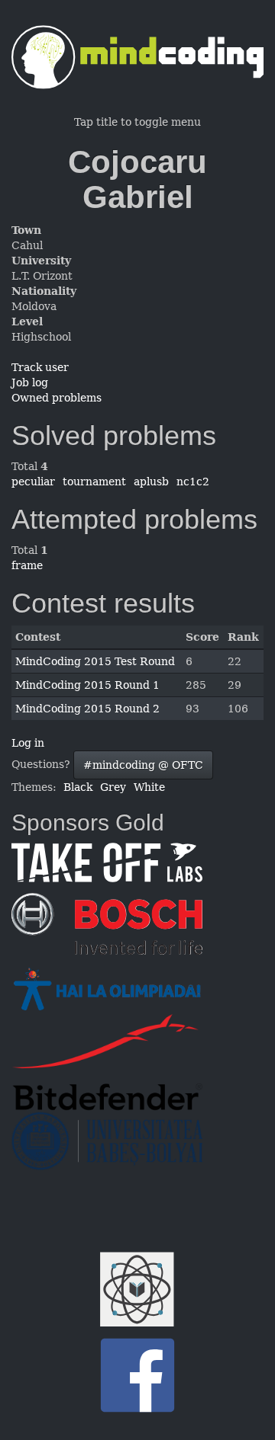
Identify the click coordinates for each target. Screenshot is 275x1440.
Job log (29, 382)
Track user (40, 367)
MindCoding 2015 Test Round (95, 661)
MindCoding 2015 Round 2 (87, 708)
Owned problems (56, 398)
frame (27, 565)
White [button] (149, 787)
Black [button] (77, 787)
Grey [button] (113, 787)
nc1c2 (192, 481)
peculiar (33, 481)
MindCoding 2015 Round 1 (87, 685)
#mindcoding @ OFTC (143, 765)
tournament (94, 481)
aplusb (151, 481)
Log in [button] (27, 743)
